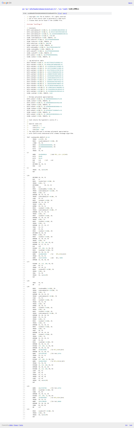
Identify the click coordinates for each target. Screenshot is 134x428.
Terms (21, 425)
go (23, 9)
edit (64, 13)
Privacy (16, 425)
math (65, 9)
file (59, 13)
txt (126, 425)
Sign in (130, 3)
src (60, 9)
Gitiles (11, 425)
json (130, 425)
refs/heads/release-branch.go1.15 (42, 9)
